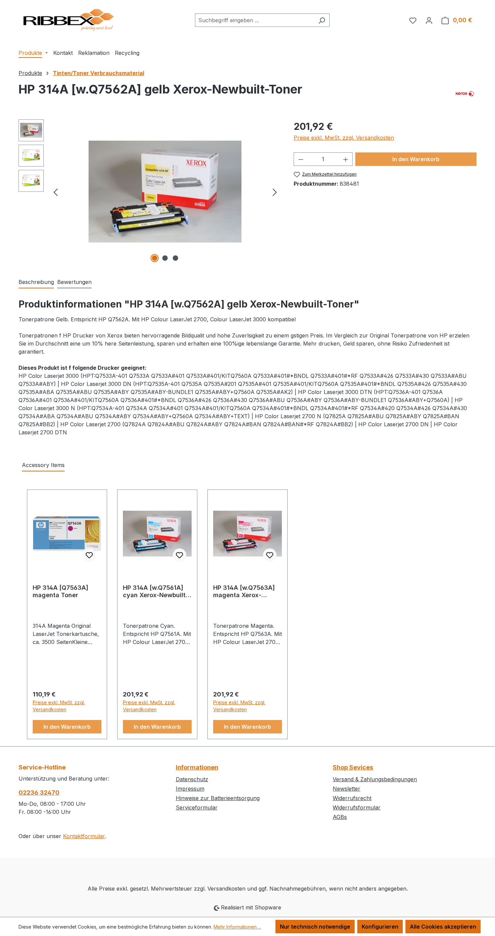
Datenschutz (192, 779)
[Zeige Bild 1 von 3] (154, 258)
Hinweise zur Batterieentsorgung (218, 798)
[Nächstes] (275, 192)
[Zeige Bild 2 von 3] (165, 258)
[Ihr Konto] (429, 20)
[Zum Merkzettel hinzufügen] (89, 555)
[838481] (165, 191)
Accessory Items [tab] (43, 465)
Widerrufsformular (357, 807)
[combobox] (254, 20)
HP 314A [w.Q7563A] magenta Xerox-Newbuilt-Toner (244, 591)
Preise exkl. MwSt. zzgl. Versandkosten (344, 137)
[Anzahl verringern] (301, 159)
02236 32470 (39, 792)
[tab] (36, 282)
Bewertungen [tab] (74, 282)
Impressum (190, 788)
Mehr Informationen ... (237, 927)
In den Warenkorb (415, 159)
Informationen (197, 767)
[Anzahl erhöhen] (346, 159)
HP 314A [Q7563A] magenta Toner (60, 591)
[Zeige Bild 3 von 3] (175, 258)
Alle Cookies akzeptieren (443, 926)
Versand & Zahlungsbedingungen (375, 779)
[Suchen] (322, 20)
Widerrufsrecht (352, 798)
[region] (149, 191)
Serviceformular (197, 807)
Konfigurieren (380, 926)
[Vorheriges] (56, 192)
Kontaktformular (84, 836)
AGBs (340, 817)
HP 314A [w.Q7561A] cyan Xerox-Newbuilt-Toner (155, 591)
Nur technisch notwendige (315, 926)
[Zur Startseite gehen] (69, 19)
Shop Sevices (353, 767)
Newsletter (346, 788)
